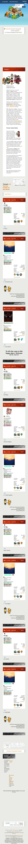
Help (25, 3)
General (18, 29)
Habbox (21, 823)
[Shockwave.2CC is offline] (8, 316)
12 (4, 745)
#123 (22, 308)
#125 (22, 404)
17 (18, 745)
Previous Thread (11, 751)
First (24, 179)
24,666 (23, 216)
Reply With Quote (19, 233)
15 (12, 745)
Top (22, 824)
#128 (22, 560)
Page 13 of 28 (17, 179)
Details (14, 837)
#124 (22, 366)
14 (10, 745)
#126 (22, 451)
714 (24, 483)
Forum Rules (11, 761)
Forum (12, 29)
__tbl (24, 217)
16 (15, 745)
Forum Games (14, 30)
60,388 (23, 429)
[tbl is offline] (4, 203)
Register (25, 1)
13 (7, 745)
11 (23, 744)
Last (20, 183)
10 (21, 180)
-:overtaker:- (22, 484)
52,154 (23, 334)
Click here (11, 105)
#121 (22, 200)
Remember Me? (16, 6)
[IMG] (10, 780)
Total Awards (16, 223)
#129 (22, 630)
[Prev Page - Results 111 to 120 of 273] (14, 181)
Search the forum (14, 1)
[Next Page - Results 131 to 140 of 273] (17, 184)
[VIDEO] (11, 782)
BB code (11, 775)
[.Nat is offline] (9, 411)
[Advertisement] (14, 50)
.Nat (24, 430)
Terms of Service (17, 824)
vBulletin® (14, 831)
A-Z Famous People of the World (7, 186)
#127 (22, 521)
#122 (22, 238)
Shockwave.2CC (22, 335)
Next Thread (18, 751)
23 (14, 183)
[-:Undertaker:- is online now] (9, 246)
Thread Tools (7, 194)
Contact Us (20, 822)
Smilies (10, 777)
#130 (22, 669)
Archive (11, 824)
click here (12, 106)
